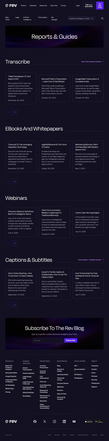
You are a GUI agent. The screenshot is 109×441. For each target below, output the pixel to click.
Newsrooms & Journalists (45, 396)
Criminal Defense (43, 372)
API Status (78, 374)
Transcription (42, 17)
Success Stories (62, 383)
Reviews (60, 390)
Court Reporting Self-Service (28, 388)
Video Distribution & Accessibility (44, 406)
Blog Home (7, 18)
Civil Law (43, 381)
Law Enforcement (44, 377)
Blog (58, 366)
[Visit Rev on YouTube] (74, 421)
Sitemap (94, 435)
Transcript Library (60, 379)
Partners (94, 376)
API (76, 366)
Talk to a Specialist (89, 5)
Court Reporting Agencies (45, 386)
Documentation (79, 370)
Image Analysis (10, 376)
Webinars (60, 387)
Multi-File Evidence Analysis (8, 367)
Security (94, 380)
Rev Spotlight (54, 18)
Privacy (72, 435)
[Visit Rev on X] (44, 421)
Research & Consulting (44, 391)
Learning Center (62, 374)
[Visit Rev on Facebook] (34, 421)
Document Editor (11, 373)
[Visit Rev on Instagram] (54, 421)
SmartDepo (27, 396)
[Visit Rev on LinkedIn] (64, 421)
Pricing (7, 392)
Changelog (78, 378)
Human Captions (28, 373)
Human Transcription (27, 369)
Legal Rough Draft (27, 377)
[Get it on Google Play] (99, 421)
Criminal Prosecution (44, 366)
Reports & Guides (60, 370)
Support (94, 387)
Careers (94, 369)
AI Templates (10, 385)
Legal (17, 17)
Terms (64, 435)
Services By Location (61, 398)
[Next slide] (14, 112)
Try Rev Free (100, 5)
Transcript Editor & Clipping (11, 380)
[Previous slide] (8, 112)
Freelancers (95, 383)
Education (43, 401)
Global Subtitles (28, 392)
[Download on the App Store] (89, 421)
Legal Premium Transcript (28, 383)
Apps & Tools (61, 394)
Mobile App (9, 388)
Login (102, 435)
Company (94, 366)
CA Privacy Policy (83, 435)
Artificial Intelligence (27, 18)
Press (93, 373)
